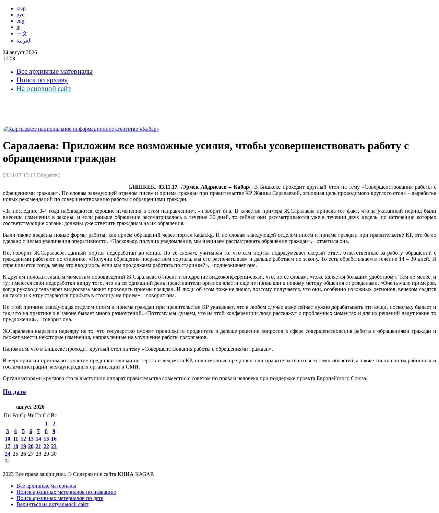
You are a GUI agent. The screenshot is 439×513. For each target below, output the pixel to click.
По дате (14, 391)
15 (46, 439)
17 (7, 446)
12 (23, 439)
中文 (21, 33)
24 (7, 454)
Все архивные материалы (54, 71)
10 (7, 439)
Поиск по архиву (42, 80)
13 (31, 439)
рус (20, 15)
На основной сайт (43, 88)
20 (31, 446)
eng (20, 21)
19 (23, 446)
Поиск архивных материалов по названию (66, 492)
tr (18, 27)
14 (38, 439)
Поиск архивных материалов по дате (59, 498)
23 (54, 446)
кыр (21, 8)
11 (15, 439)
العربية (24, 41)
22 (46, 446)
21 (38, 446)
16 (54, 439)
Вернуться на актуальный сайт (52, 504)
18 (15, 446)
